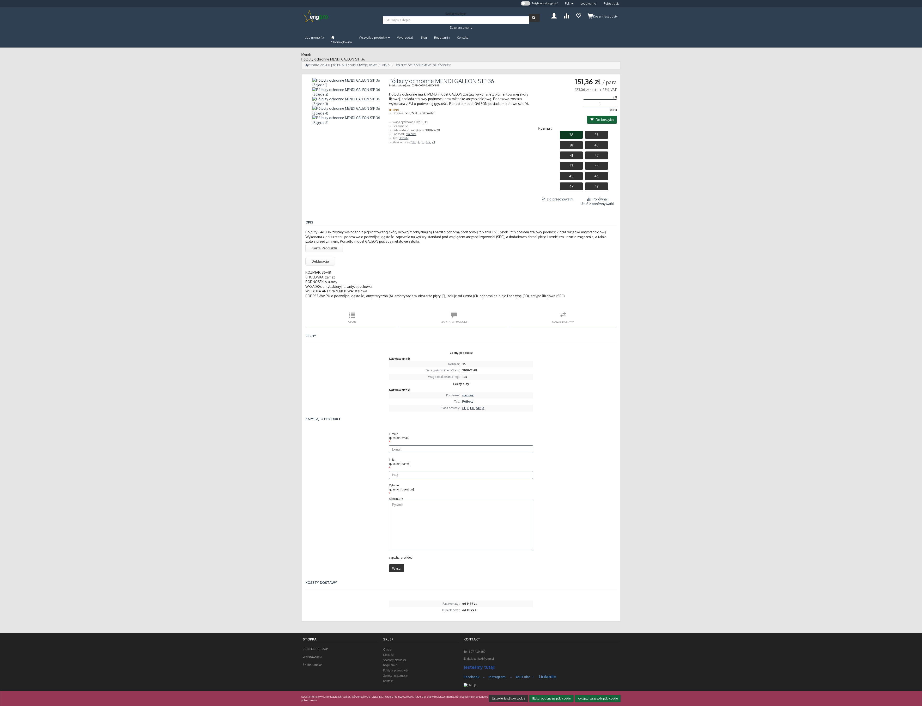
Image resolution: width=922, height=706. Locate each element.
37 (596, 135)
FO (428, 142)
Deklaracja (320, 261)
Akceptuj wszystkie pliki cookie (598, 698)
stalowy (411, 134)
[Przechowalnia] (578, 15)
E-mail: (399, 436)
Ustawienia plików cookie (508, 698)
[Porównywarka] (566, 15)
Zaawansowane (461, 27)
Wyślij (396, 568)
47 (571, 186)
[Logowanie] (554, 15)
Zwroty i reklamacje (395, 675)
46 (596, 176)
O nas (387, 649)
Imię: (399, 461)
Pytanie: (401, 487)
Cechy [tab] (352, 321)
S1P (414, 142)
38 (571, 145)
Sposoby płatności (394, 660)
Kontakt (388, 681)
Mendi (386, 65)
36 (571, 135)
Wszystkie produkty (373, 37)
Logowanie (588, 3)
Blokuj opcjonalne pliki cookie (551, 698)
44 (597, 166)
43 (571, 166)
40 (596, 145)
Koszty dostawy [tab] (563, 321)
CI (433, 142)
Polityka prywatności (396, 670)
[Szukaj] (534, 18)
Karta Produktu (324, 248)
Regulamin (390, 665)
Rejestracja (611, 3)
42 (597, 155)
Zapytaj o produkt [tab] (454, 321)
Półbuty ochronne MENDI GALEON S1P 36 (423, 65)
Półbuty (403, 138)
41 (571, 155)
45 (571, 176)
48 (597, 186)
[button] (569, 3)
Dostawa (388, 655)
